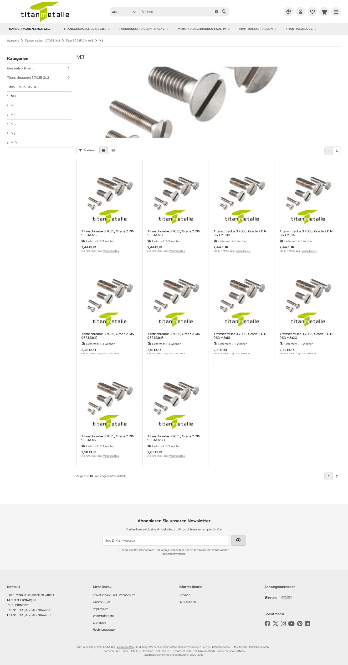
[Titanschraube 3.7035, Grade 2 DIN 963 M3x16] (242, 300)
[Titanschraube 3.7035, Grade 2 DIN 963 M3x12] (109, 300)
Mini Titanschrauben (256, 29)
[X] (275, 624)
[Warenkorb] (324, 11)
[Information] (216, 11)
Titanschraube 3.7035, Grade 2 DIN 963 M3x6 (306, 233)
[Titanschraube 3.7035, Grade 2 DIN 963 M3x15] (175, 300)
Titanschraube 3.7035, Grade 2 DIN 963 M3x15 (173, 336)
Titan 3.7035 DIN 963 (23, 87)
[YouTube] (291, 624)
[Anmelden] (300, 11)
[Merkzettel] (312, 11)
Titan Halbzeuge (299, 29)
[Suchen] (224, 11)
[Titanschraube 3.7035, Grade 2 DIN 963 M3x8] (175, 197)
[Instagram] (283, 624)
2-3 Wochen (107, 241)
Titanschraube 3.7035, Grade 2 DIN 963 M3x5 (107, 233)
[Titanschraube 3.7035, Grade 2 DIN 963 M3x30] (175, 402)
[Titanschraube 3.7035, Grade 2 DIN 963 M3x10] (242, 197)
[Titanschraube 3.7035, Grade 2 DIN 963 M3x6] (308, 197)
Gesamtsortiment (20, 68)
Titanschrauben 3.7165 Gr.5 (85, 29)
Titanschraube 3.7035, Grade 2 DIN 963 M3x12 (107, 336)
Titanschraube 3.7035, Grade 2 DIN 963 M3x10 (240, 233)
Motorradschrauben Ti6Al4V (202, 29)
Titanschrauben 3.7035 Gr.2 (29, 29)
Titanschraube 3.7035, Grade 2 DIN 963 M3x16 (240, 336)
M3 (13, 96)
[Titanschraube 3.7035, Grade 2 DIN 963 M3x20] (308, 300)
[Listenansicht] (113, 150)
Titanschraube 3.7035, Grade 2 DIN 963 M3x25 (107, 438)
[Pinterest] (299, 624)
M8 (13, 133)
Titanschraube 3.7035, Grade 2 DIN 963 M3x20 (306, 336)
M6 (13, 124)
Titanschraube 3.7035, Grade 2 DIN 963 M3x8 (173, 233)
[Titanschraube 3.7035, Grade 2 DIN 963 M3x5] (109, 197)
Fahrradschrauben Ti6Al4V (142, 29)
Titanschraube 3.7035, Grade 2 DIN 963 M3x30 (173, 438)
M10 (14, 143)
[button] (124, 11)
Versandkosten (111, 250)
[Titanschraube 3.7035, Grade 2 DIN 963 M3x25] (109, 402)
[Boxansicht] (103, 150)
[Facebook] (267, 624)
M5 (13, 115)
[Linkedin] (307, 624)
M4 (13, 105)
